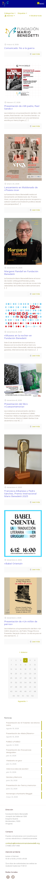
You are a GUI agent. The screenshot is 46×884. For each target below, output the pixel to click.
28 (25, 678)
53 (32, 696)
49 (14, 696)
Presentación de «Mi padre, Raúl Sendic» (21, 107)
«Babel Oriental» (13, 563)
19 (11, 673)
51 (23, 696)
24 (35, 673)
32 (16, 682)
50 (18, 696)
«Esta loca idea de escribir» (17, 769)
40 (25, 687)
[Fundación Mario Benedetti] (5, 4)
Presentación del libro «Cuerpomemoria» (16, 405)
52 (28, 696)
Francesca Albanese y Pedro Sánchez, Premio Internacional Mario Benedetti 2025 (20, 493)
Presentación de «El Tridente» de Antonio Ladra (23, 724)
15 (20, 669)
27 (21, 678)
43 (11, 691)
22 (25, 673)
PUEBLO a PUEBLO (13, 741)
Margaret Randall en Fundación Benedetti (21, 272)
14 (16, 669)
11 (30, 665)
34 (25, 682)
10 (25, 665)
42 (35, 687)
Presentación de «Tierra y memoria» (21, 785)
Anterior (24, 652)
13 (11, 669)
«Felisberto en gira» (14, 760)
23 (30, 673)
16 (25, 669)
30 (35, 678)
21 (20, 673)
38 (16, 687)
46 (25, 691)
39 (21, 687)
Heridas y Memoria (14, 777)
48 (35, 691)
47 (30, 691)
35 (30, 682)
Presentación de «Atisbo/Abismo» (20, 733)
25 (11, 678)
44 (16, 691)
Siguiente (22, 701)
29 (30, 678)
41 (30, 687)
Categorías (9, 13)
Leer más (36, 54)
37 (11, 687)
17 (30, 669)
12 (35, 665)
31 (11, 682)
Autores (10, 15)
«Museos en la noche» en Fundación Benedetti (18, 337)
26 (16, 678)
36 (35, 682)
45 (21, 691)
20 (16, 673)
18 (35, 669)
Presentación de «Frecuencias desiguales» (18, 751)
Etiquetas (21, 13)
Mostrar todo (36, 15)
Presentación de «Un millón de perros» (20, 623)
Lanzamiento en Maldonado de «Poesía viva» (21, 189)
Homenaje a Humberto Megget (19, 793)
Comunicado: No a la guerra (19, 48)
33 (21, 682)
